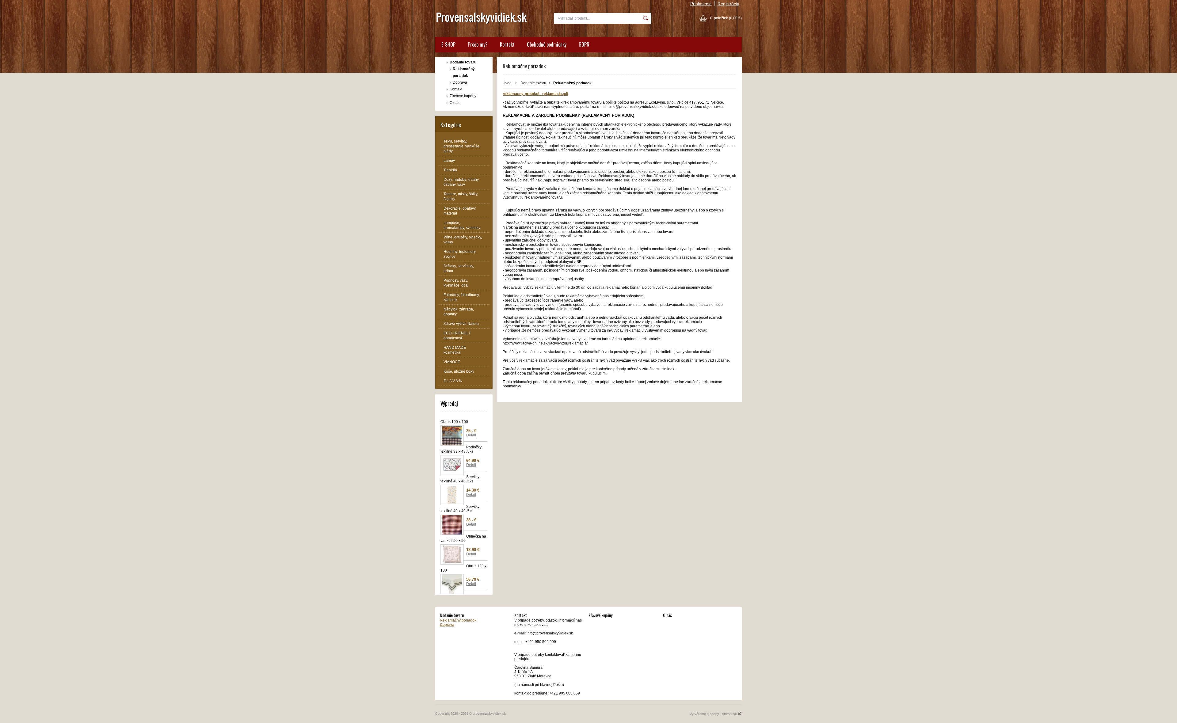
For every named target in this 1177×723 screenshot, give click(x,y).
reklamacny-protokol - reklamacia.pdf (535, 94)
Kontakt (507, 44)
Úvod (507, 83)
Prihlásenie (701, 3)
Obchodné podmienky (546, 44)
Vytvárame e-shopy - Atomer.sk (714, 714)
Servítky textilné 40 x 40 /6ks (459, 479)
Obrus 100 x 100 (454, 422)
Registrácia (728, 3)
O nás (454, 103)
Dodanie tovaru (463, 62)
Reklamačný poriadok (464, 72)
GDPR (584, 44)
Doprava (460, 82)
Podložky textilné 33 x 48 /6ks (461, 449)
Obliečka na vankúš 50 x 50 (463, 538)
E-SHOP (448, 44)
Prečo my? (478, 44)
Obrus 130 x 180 (463, 568)
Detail (471, 435)
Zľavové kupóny (463, 96)
